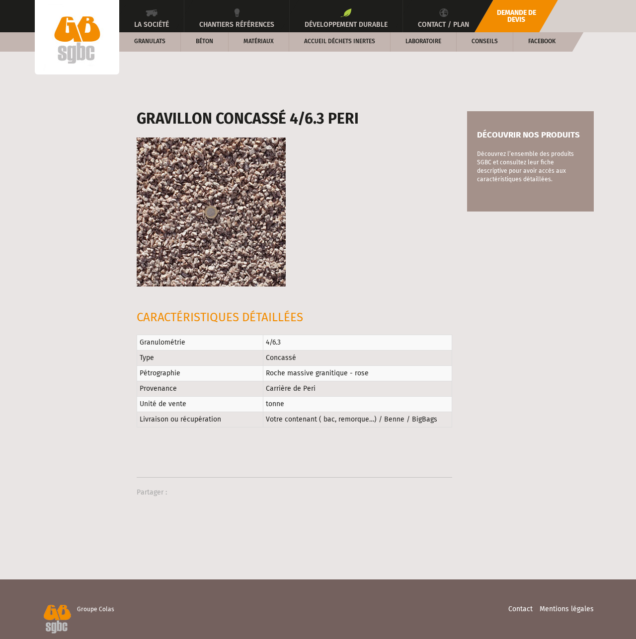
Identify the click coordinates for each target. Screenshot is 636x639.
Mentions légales (567, 609)
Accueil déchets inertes (339, 42)
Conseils (485, 42)
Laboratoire (423, 42)
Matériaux (258, 42)
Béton (204, 42)
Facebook (542, 42)
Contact (520, 609)
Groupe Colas (95, 610)
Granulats (149, 42)
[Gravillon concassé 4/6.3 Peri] (211, 212)
